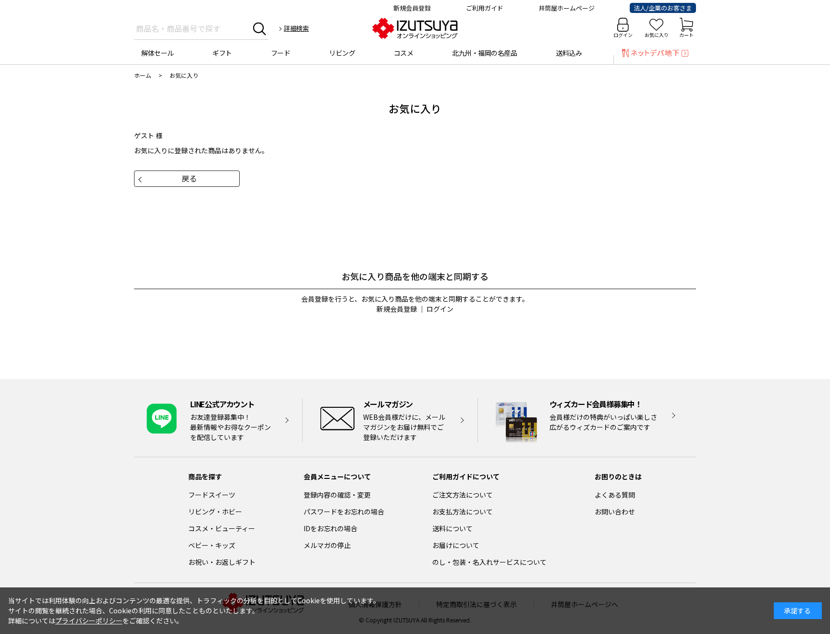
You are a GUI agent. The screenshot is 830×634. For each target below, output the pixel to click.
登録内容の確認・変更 (337, 495)
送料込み (569, 53)
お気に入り (657, 34)
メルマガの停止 (327, 545)
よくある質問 (615, 495)
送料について (452, 528)
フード (281, 53)
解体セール (157, 53)
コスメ (404, 53)
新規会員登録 (412, 7)
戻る (189, 178)
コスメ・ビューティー (221, 528)
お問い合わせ (615, 511)
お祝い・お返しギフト (222, 562)
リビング (342, 53)
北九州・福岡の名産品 (484, 53)
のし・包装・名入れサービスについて (489, 562)
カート (686, 34)
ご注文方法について (462, 495)
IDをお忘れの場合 (330, 528)
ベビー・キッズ (211, 545)
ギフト (222, 53)
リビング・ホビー (215, 511)
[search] (260, 28)
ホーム (142, 75)
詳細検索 (296, 28)
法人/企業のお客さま (663, 7)
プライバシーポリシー (88, 620)
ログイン (623, 34)
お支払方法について (462, 511)
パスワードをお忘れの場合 (344, 511)
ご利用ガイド (484, 7)
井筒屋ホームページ (566, 7)
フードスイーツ (211, 495)
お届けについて (455, 545)
